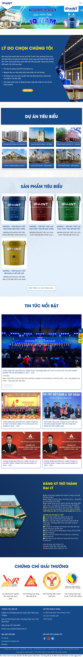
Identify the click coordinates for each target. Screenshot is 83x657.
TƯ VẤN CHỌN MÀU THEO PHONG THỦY (56, 613)
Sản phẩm (23, 649)
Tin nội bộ (5, 638)
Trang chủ (7, 649)
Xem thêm (7, 386)
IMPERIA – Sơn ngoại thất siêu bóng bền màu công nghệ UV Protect (14, 227)
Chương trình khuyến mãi (10, 641)
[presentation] (1, 587)
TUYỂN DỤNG (47, 619)
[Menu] (80, 3)
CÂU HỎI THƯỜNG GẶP (51, 616)
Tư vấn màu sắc (53, 649)
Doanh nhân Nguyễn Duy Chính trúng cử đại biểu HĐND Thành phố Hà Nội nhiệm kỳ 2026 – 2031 (61, 463)
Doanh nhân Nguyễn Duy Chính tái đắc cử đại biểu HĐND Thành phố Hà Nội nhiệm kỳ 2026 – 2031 (20, 463)
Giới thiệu (16, 649)
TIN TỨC (30, 649)
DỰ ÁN (61, 649)
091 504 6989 (15, 625)
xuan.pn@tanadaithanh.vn (16, 629)
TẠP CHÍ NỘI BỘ (68, 649)
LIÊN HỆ (76, 649)
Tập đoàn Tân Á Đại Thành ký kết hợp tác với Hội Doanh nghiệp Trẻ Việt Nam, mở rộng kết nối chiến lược (61, 424)
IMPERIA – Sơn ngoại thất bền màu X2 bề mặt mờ (14, 272)
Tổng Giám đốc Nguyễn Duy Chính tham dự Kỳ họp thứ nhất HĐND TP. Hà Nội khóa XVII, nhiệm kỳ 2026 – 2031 (20, 424)
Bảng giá (4, 644)
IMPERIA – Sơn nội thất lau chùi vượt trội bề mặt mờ (69, 227)
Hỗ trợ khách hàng (40, 649)
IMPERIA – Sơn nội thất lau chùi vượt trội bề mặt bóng (41, 227)
